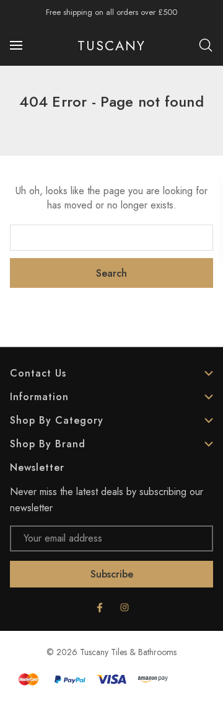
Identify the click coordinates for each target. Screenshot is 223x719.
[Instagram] (124, 607)
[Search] (205, 45)
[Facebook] (100, 607)
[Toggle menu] (17, 45)
